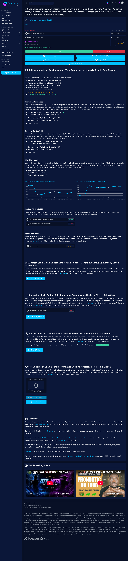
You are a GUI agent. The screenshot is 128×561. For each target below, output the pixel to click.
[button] (122, 3)
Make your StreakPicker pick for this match (43, 95)
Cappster (28, 452)
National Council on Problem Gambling (81, 456)
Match (26, 24)
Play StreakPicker (36, 397)
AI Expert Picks (34, 350)
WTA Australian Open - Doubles (41, 20)
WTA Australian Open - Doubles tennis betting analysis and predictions (65, 438)
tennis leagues (62, 440)
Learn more (37, 241)
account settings (38, 305)
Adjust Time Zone (45, 90)
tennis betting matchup (41, 424)
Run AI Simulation (35, 278)
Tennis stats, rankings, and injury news (42, 92)
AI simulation (74, 422)
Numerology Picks (35, 317)
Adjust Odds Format (81, 109)
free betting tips (48, 431)
